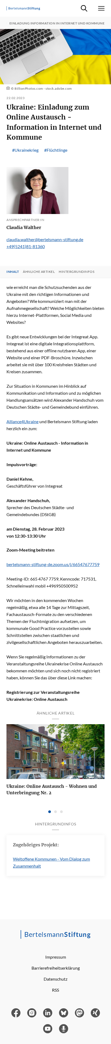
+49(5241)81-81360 (25, 246)
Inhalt (12, 271)
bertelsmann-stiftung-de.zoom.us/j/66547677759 (52, 564)
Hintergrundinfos (76, 271)
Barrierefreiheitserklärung (56, 967)
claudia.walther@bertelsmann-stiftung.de (44, 239)
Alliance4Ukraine (22, 421)
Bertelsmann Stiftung (67, 421)
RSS (55, 989)
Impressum (55, 956)
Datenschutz (55, 978)
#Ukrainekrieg (25, 150)
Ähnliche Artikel (39, 271)
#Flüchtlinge (55, 150)
